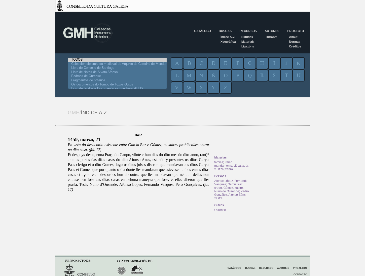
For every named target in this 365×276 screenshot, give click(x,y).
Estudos (247, 37)
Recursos (248, 31)
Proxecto (295, 31)
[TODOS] (117, 60)
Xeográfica (228, 41)
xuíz (245, 165)
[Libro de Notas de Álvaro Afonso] (117, 72)
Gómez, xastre (233, 188)
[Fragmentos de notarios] (117, 80)
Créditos (295, 46)
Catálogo (202, 31)
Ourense (220, 210)
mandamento (223, 165)
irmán (228, 162)
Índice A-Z (227, 37)
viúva (237, 165)
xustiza (219, 169)
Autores (272, 31)
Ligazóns (247, 46)
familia (218, 162)
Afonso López (223, 181)
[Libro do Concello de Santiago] (117, 68)
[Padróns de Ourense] (117, 76)
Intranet (271, 37)
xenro (229, 169)
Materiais (248, 41)
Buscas (225, 31)
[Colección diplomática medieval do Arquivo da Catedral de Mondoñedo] (117, 64)
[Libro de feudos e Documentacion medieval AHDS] (117, 88)
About (293, 37)
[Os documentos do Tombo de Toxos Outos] (117, 84)
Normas (294, 41)
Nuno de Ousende (226, 191)
